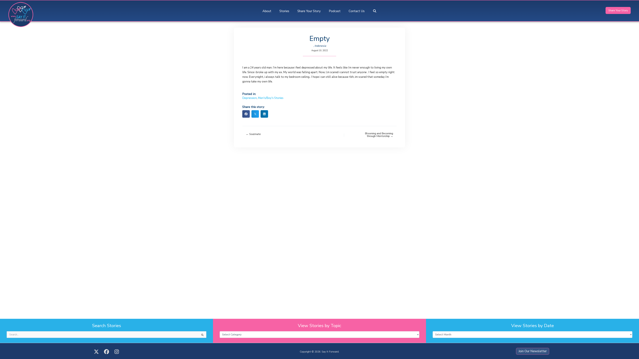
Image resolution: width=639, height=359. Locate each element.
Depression (249, 98)
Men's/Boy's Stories (270, 98)
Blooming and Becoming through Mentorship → (379, 134)
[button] (374, 11)
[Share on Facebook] (246, 114)
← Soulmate (253, 134)
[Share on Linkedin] (264, 114)
